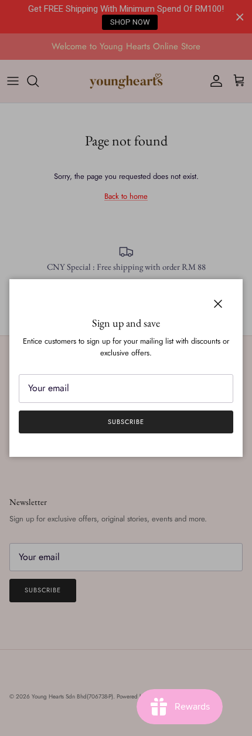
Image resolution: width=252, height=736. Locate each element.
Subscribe (126, 421)
